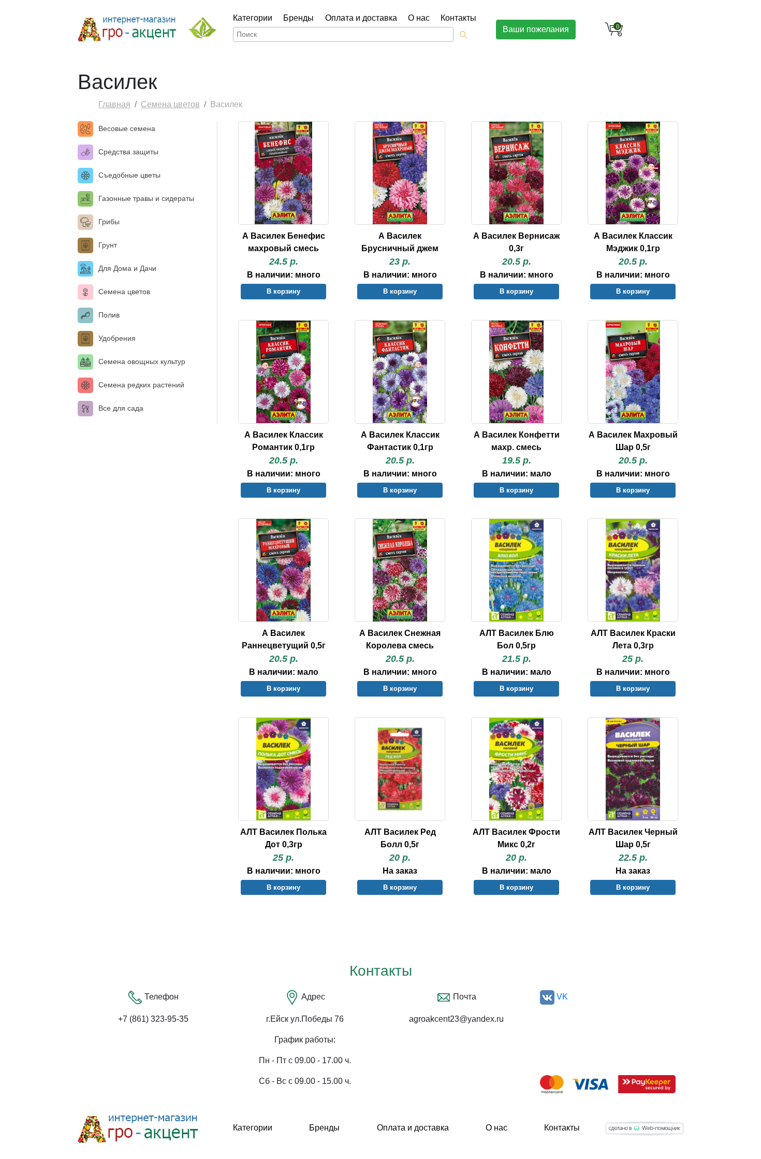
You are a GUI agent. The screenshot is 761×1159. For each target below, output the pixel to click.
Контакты (458, 17)
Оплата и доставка (361, 17)
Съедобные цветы (129, 175)
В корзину (283, 291)
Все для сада (120, 408)
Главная (114, 104)
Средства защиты (128, 152)
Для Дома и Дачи (127, 268)
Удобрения (117, 338)
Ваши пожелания (536, 29)
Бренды (298, 17)
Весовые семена (126, 128)
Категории (252, 17)
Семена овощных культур (141, 361)
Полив (109, 315)
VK (561, 996)
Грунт (107, 245)
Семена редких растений (141, 385)
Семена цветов (170, 104)
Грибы (109, 222)
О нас (419, 17)
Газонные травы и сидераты (146, 198)
